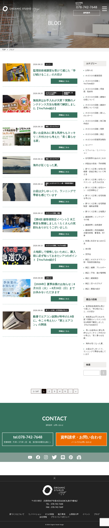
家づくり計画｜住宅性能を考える (57, 310)
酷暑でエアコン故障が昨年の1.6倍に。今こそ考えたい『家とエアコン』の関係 (53, 320)
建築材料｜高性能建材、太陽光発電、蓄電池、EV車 (94, 233)
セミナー (49, 64)
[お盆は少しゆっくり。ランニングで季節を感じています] (16, 192)
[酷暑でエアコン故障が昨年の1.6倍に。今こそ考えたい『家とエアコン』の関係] (16, 320)
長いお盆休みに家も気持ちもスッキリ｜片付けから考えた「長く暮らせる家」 (54, 136)
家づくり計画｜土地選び (95, 211)
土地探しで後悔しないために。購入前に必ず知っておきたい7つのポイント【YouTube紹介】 (55, 255)
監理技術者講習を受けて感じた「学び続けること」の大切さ (93, 309)
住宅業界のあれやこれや (95, 158)
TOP (4, 50)
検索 (103, 372)
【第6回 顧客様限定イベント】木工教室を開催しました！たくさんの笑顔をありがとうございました (54, 223)
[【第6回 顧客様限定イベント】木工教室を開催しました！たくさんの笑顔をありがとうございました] (16, 223)
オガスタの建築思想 (93, 75)
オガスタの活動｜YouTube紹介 (51, 93)
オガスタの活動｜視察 (94, 129)
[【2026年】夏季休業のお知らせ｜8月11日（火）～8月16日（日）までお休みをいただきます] (16, 288)
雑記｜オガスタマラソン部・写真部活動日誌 (60, 184)
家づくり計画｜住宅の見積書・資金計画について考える (94, 171)
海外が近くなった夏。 (46, 165)
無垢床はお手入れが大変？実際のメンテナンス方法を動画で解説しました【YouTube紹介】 (54, 104)
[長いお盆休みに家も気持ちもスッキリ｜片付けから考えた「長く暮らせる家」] (16, 137)
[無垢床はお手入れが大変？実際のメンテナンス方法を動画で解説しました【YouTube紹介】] (16, 103)
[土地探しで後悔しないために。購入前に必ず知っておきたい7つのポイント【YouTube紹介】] (16, 256)
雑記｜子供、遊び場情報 (95, 273)
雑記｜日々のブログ (52, 126)
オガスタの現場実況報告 (95, 139)
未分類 (88, 249)
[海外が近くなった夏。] (16, 165)
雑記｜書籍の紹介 (92, 289)
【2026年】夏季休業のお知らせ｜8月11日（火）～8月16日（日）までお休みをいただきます (54, 288)
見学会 (88, 254)
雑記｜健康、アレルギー (95, 267)
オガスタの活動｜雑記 (53, 213)
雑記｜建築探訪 (91, 278)
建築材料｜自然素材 (68, 93)
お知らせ (49, 278)
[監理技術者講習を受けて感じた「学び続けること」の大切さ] (16, 72)
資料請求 (86, 13)
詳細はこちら (64, 81)
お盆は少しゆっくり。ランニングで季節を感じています (94, 351)
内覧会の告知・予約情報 (95, 163)
